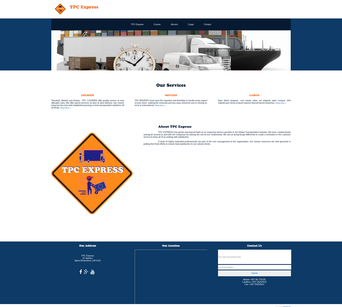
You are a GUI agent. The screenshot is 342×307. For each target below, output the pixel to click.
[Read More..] (65, 108)
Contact (207, 24)
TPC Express (137, 24)
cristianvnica (287, 306)
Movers (174, 24)
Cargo (191, 24)
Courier (157, 24)
